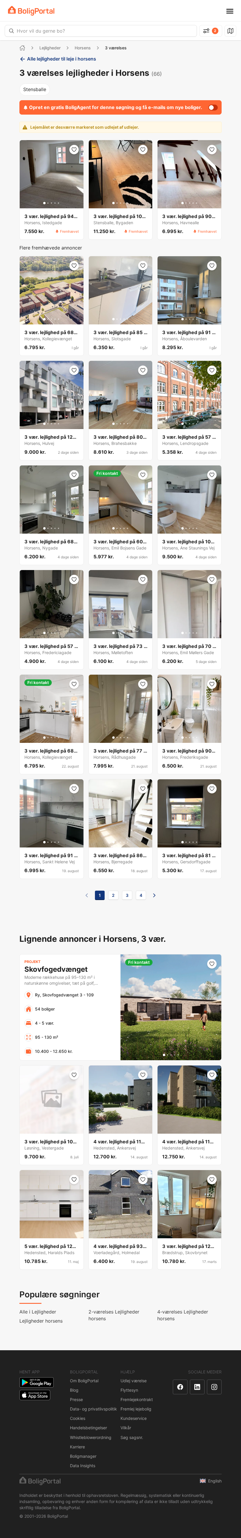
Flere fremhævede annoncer (50, 248)
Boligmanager (83, 1456)
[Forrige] (86, 895)
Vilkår (125, 1427)
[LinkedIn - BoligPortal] (197, 1387)
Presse (76, 1399)
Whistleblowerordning (90, 1437)
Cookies (77, 1418)
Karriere (77, 1446)
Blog (74, 1390)
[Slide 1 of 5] (44, 203)
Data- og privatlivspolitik (93, 1408)
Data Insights (82, 1465)
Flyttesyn (129, 1390)
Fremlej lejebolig (135, 1408)
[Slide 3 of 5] (51, 203)
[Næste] (154, 895)
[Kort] (230, 31)
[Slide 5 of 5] (58, 203)
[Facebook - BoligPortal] (180, 1387)
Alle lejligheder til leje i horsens (61, 59)
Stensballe (34, 89)
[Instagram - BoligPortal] (214, 1387)
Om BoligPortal (84, 1380)
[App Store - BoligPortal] (34, 1395)
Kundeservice (133, 1418)
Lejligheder (50, 47)
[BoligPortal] (31, 11)
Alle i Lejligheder (37, 1312)
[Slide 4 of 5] (55, 203)
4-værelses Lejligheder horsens (182, 1315)
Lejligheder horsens (41, 1321)
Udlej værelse (133, 1380)
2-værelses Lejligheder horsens (113, 1315)
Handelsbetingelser (88, 1427)
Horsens (83, 47)
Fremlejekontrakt (136, 1399)
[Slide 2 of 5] (48, 203)
